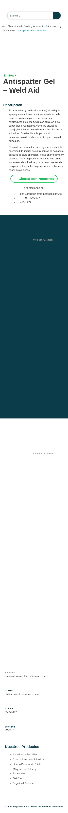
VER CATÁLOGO (43, 240)
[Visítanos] (7, 668)
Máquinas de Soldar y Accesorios (27, 26)
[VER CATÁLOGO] (35, 235)
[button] (60, 6)
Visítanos (10, 672)
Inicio (4, 26)
